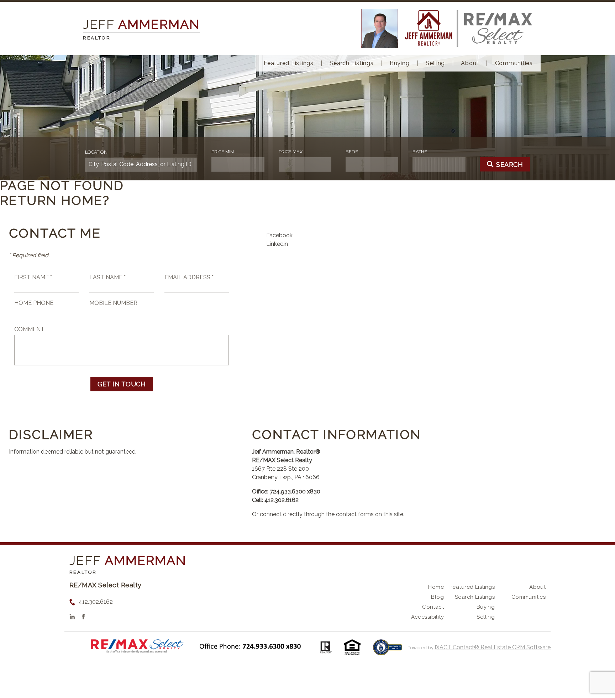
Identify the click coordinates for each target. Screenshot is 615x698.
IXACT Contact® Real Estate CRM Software (493, 647)
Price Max (291, 151)
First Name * (33, 277)
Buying (400, 63)
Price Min (222, 151)
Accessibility (427, 617)
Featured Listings (289, 63)
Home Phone (33, 303)
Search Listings (351, 63)
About (470, 63)
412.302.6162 (96, 601)
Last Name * (107, 277)
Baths (419, 151)
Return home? (55, 200)
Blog (437, 597)
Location (96, 152)
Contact (433, 607)
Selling (435, 63)
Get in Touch (122, 384)
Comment (29, 329)
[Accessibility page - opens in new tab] (387, 650)
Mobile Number (113, 303)
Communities (514, 63)
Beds (352, 151)
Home (436, 587)
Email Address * (189, 277)
